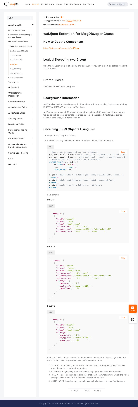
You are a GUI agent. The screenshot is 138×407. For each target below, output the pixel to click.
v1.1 (79, 21)
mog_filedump (15, 69)
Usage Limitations (15, 78)
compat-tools (15, 55)
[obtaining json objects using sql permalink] (41, 128)
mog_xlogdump (16, 73)
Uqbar (59, 4)
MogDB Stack (47, 4)
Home (27, 4)
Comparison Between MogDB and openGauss (20, 36)
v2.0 (74, 21)
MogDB (35, 4)
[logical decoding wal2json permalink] (41, 59)
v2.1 (61, 17)
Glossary (12, 164)
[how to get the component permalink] (41, 41)
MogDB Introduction (16, 30)
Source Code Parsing (18, 153)
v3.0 (65, 21)
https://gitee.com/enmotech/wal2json (61, 48)
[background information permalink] (41, 97)
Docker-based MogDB (19, 51)
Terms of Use (13, 82)
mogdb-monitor (16, 60)
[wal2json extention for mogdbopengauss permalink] (41, 33)
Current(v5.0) (65, 25)
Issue (132, 310)
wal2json (13, 64)
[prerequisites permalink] (41, 79)
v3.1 (74, 25)
